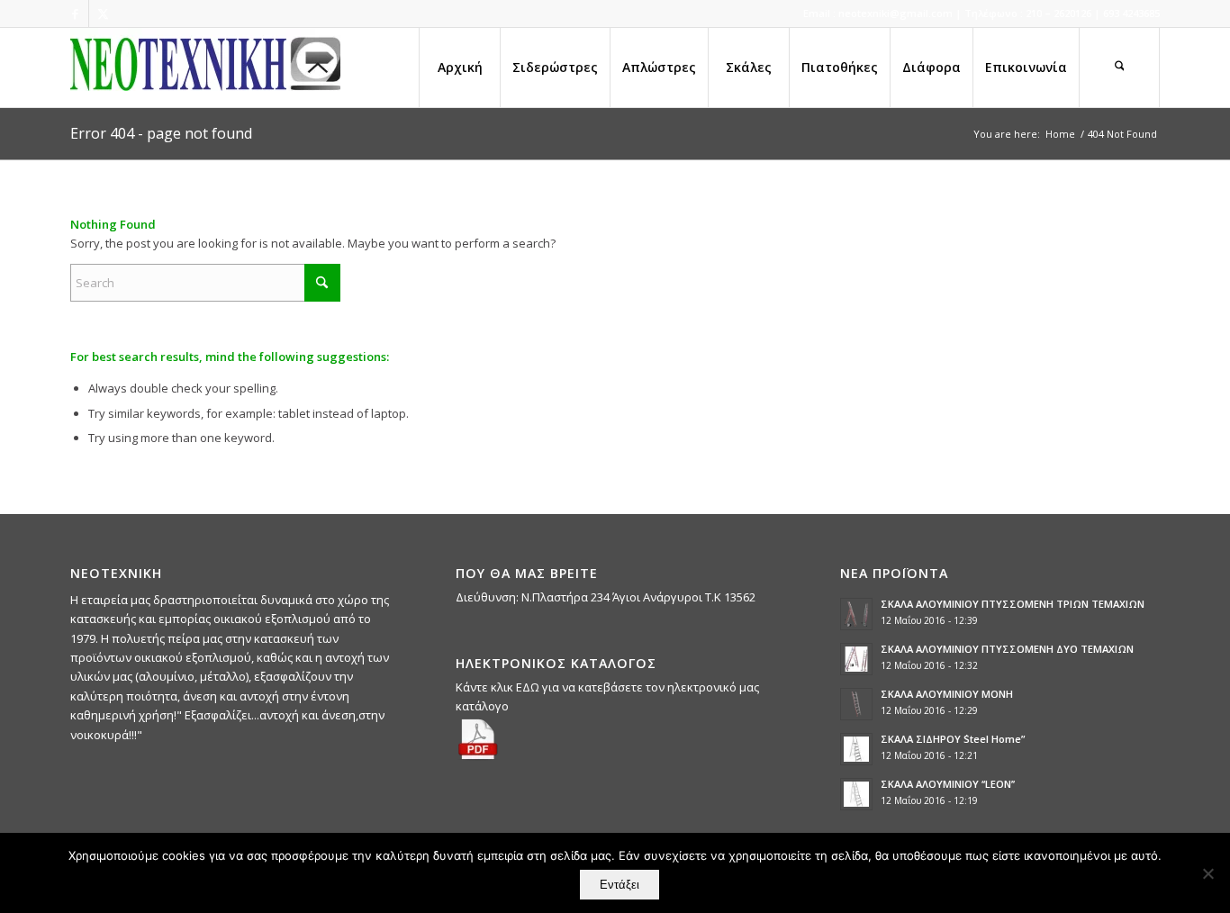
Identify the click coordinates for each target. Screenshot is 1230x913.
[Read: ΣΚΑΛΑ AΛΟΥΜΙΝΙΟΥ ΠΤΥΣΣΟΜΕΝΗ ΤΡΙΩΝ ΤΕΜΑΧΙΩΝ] (856, 614)
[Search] (1119, 67)
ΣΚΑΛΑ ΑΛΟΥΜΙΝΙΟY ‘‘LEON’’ (948, 784)
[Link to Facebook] (75, 13)
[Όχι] (1207, 873)
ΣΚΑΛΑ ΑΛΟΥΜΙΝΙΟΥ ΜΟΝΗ (947, 694)
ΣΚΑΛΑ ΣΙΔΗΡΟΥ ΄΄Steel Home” (953, 739)
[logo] (205, 67)
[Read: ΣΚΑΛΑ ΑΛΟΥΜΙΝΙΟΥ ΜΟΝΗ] (856, 704)
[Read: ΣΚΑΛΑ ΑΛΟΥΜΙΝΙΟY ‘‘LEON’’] (856, 794)
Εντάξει (619, 884)
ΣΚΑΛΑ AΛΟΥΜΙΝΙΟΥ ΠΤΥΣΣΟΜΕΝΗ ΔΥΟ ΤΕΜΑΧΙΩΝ (1007, 648)
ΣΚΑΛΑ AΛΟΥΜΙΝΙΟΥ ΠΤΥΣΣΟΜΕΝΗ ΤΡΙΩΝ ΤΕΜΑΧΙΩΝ (1012, 603)
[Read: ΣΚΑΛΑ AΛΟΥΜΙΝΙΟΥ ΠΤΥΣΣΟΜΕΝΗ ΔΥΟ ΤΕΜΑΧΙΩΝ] (856, 659)
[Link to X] (102, 13)
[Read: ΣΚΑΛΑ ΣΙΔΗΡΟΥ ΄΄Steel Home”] (856, 749)
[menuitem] (459, 67)
